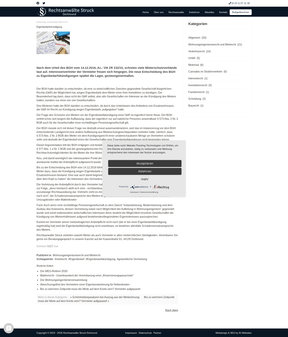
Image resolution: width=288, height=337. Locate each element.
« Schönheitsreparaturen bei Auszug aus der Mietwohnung (104, 297)
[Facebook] (37, 3)
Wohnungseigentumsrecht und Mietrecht (76, 255)
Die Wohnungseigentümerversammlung (63, 280)
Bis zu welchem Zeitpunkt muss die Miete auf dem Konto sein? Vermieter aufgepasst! (90, 289)
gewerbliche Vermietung (132, 259)
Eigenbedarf (77, 259)
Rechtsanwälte (176, 12)
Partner (157, 332)
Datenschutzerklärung (149, 192)
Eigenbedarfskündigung (101, 259)
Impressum (131, 332)
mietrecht (61, 259)
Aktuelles (209, 12)
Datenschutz (145, 332)
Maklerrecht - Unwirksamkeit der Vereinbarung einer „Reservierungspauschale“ (87, 275)
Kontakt (223, 12)
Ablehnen (145, 171)
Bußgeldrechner (240, 12)
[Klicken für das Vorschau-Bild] (107, 43)
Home (145, 12)
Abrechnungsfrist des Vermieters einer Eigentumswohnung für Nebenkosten (85, 284)
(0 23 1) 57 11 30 (241, 3)
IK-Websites (245, 332)
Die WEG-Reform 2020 (54, 271)
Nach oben (171, 310)
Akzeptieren (144, 163)
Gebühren (194, 12)
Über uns (159, 12)
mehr (144, 179)
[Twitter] (43, 3)
